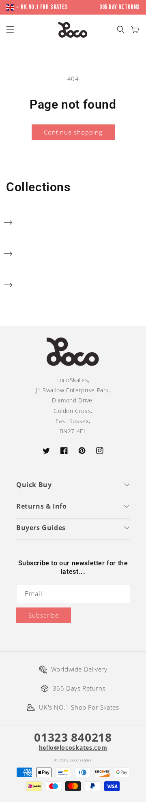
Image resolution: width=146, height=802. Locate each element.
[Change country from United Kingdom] (13, 7)
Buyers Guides (41, 527)
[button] (121, 30)
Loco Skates (81, 760)
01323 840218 (73, 737)
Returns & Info (41, 506)
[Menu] (11, 30)
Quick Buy (34, 484)
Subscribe (43, 615)
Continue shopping (73, 132)
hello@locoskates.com (73, 748)
